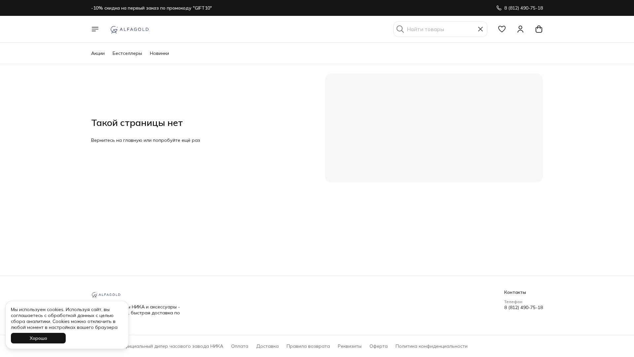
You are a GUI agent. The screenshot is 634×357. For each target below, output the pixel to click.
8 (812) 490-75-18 (523, 307)
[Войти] (520, 29)
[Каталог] (95, 29)
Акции (98, 53)
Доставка (267, 346)
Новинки (159, 53)
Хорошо (38, 338)
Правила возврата (308, 346)
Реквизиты (350, 346)
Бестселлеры (127, 53)
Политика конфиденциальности (432, 346)
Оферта (379, 346)
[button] (502, 29)
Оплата (239, 346)
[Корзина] (539, 29)
